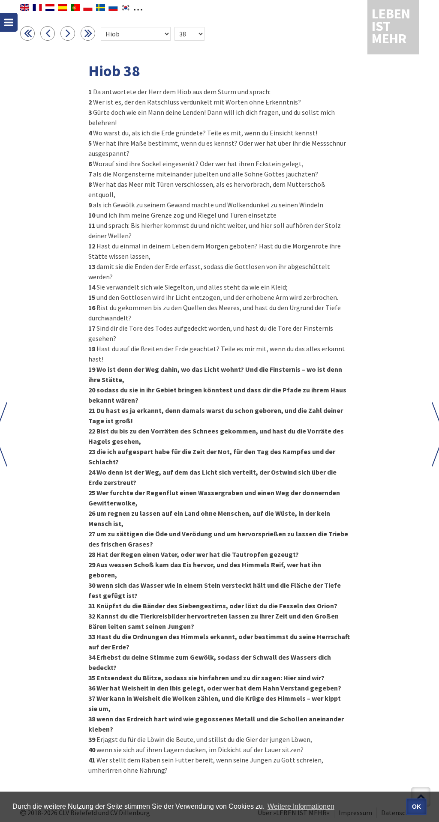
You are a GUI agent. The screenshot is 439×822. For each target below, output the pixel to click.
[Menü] (9, 22)
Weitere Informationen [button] (301, 806)
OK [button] (416, 806)
